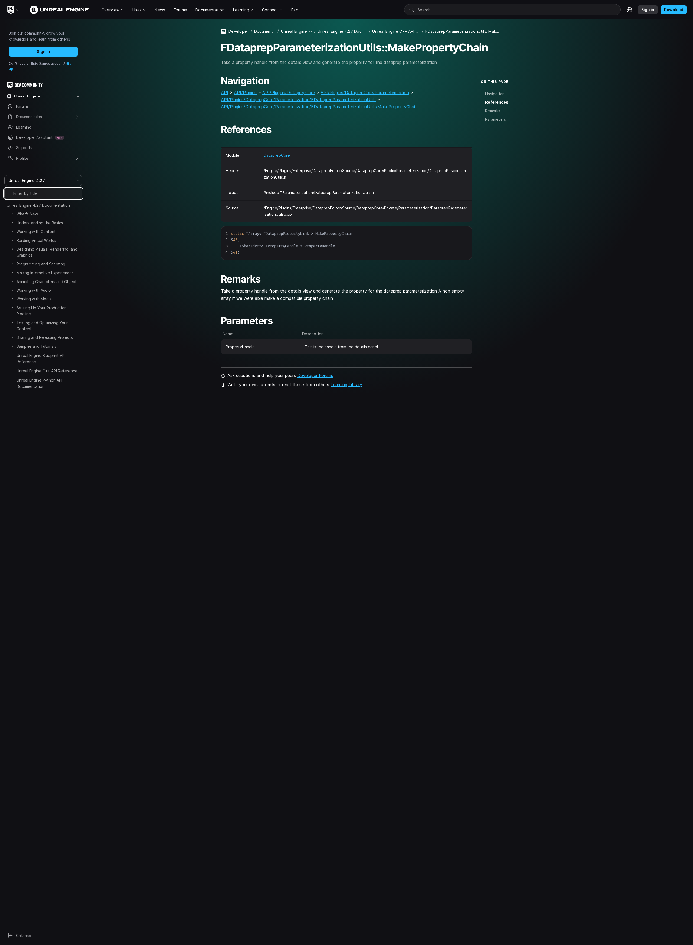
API (224, 92)
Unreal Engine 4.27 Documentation (38, 205)
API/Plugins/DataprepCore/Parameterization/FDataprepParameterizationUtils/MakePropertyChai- (319, 106)
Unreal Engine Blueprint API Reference (41, 358)
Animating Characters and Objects (48, 281)
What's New (27, 214)
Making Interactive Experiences (45, 272)
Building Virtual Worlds (36, 240)
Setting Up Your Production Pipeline (42, 311)
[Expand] (12, 214)
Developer (238, 31)
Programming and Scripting (41, 264)
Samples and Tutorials (36, 346)
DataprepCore (277, 155)
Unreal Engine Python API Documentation (39, 383)
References (496, 102)
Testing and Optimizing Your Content (42, 325)
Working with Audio (34, 290)
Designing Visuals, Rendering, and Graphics (47, 252)
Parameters (495, 119)
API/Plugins (245, 92)
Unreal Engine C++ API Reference (47, 371)
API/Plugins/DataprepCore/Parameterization (365, 92)
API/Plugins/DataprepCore (288, 92)
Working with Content (36, 231)
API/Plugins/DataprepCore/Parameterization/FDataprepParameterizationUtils (298, 99)
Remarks (492, 111)
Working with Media (34, 299)
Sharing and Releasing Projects (45, 337)
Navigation (495, 93)
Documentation (264, 31)
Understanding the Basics (40, 223)
